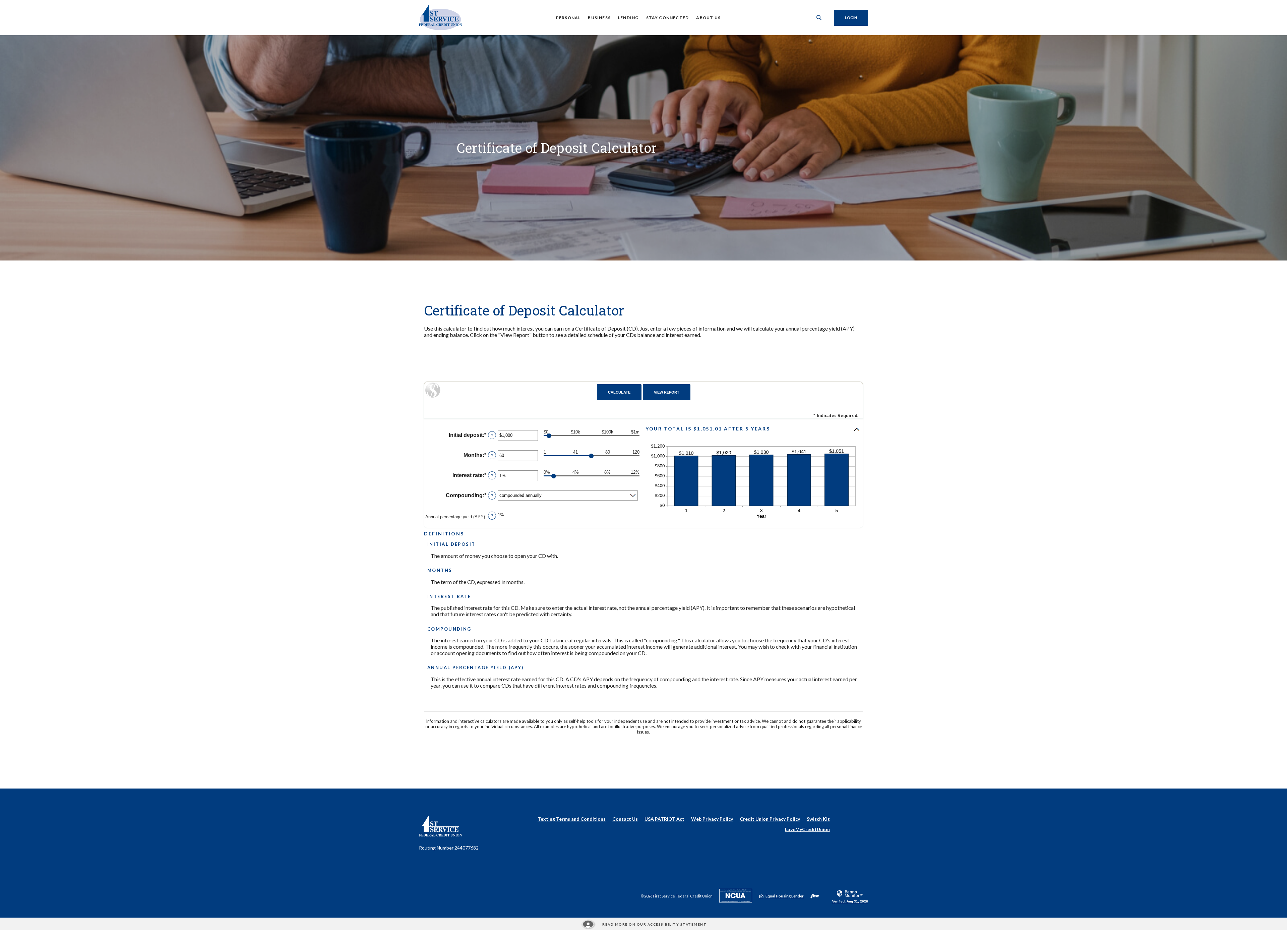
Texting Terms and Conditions (572, 819)
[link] (850, 896)
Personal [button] (568, 17)
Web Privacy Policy (712, 819)
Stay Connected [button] (667, 17)
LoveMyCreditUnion (807, 829)
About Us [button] (708, 17)
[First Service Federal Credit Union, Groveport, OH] (440, 17)
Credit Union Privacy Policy (770, 819)
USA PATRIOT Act (664, 819)
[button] (753, 429)
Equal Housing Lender (784, 896)
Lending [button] (628, 17)
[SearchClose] (819, 17)
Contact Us (625, 819)
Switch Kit (818, 819)
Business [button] (599, 17)
